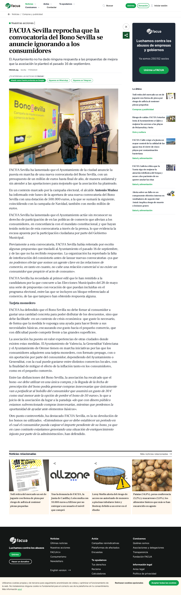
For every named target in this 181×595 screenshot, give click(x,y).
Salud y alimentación (142, 158)
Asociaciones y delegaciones (148, 547)
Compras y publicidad (143, 109)
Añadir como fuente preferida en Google (27, 80)
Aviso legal (139, 569)
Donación (143, 5)
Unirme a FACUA (154, 70)
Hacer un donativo (20, 561)
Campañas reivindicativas (105, 543)
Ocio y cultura (139, 132)
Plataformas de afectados (105, 547)
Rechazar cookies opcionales (129, 583)
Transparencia (140, 552)
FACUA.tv (55, 552)
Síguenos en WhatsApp (58, 80)
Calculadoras (99, 573)
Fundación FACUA (142, 556)
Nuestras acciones (60, 547)
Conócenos (31, 7)
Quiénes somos (141, 543)
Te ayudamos (65, 4)
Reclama (96, 569)
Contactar (52, 7)
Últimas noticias (58, 543)
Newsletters (56, 561)
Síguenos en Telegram (82, 80)
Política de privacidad (144, 573)
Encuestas (97, 552)
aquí (20, 589)
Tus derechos (99, 564)
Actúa (46, 4)
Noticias (29, 4)
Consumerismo (58, 556)
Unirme (130, 5)
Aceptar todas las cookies (163, 583)
